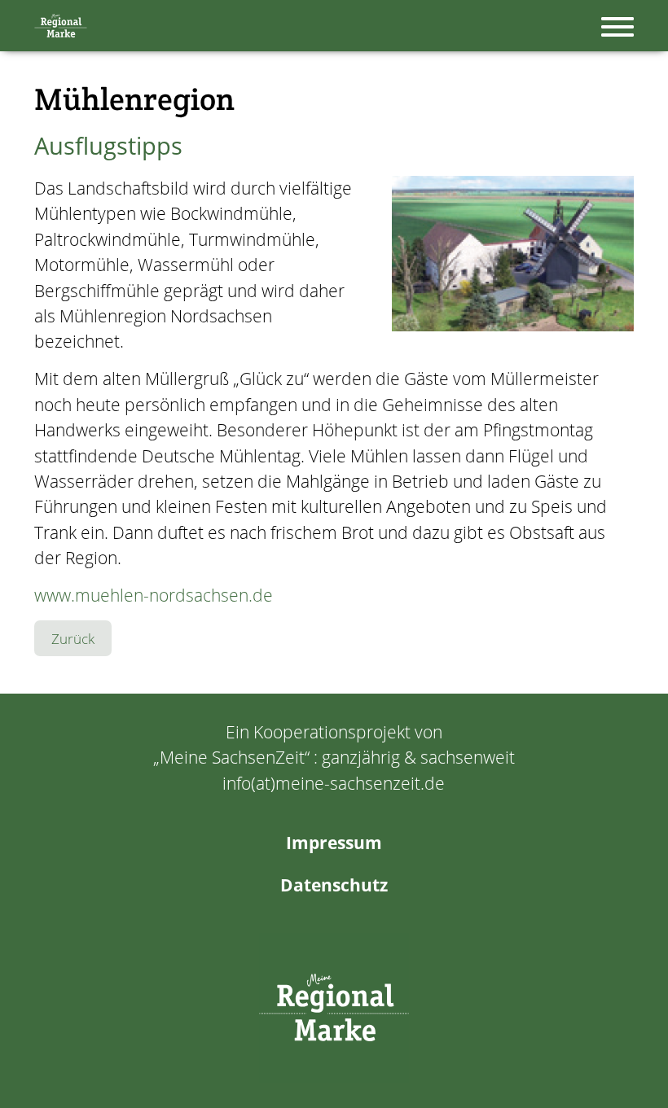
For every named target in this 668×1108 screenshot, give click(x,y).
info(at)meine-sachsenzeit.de (333, 783)
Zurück (72, 638)
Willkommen (60, 25)
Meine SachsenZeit (232, 757)
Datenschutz (334, 885)
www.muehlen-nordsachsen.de (153, 595)
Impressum (334, 842)
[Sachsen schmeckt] (334, 1008)
